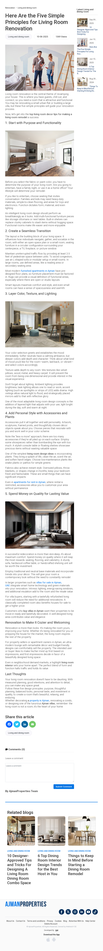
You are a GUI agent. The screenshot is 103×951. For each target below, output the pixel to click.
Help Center (90, 921)
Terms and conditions (36, 921)
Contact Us (20, 921)
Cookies (58, 921)
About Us (10, 921)
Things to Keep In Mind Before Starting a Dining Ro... (87, 88)
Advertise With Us (76, 921)
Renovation (10, 8)
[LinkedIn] (25, 724)
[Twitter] (17, 724)
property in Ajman (39, 700)
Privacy (50, 921)
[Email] (32, 724)
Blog (65, 921)
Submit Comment (64, 786)
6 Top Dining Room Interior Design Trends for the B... (86, 70)
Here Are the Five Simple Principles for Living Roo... (87, 50)
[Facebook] (9, 724)
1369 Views (61, 36)
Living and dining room (27, 8)
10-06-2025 (42, 36)
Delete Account (50, 924)
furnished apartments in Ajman (38, 270)
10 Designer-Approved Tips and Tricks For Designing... (87, 30)
